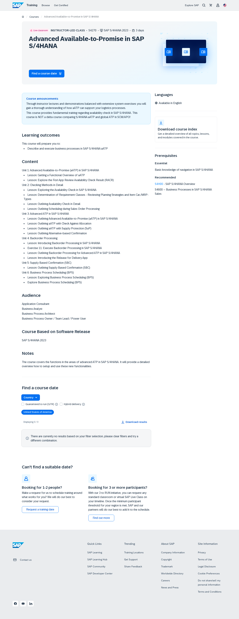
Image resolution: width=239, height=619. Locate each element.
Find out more (101, 517)
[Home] (23, 17)
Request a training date (40, 509)
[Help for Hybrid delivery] (83, 404)
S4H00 (159, 183)
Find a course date (44, 73)
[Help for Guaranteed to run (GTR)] (56, 404)
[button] (30, 397)
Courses (34, 16)
